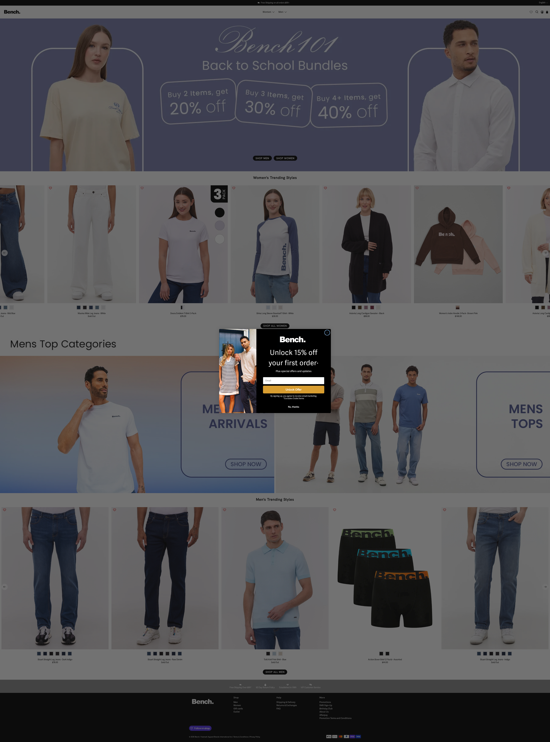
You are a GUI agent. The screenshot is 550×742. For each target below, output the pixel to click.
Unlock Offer (294, 389)
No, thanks (293, 406)
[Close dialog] (327, 332)
